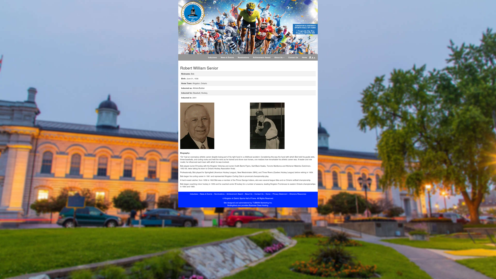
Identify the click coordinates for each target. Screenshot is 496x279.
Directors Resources (297, 194)
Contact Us (293, 57)
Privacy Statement (280, 194)
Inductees (212, 57)
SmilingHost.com (234, 205)
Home (304, 57)
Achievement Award (261, 57)
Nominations (243, 57)
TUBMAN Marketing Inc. (262, 202)
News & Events (227, 57)
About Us (278, 57)
